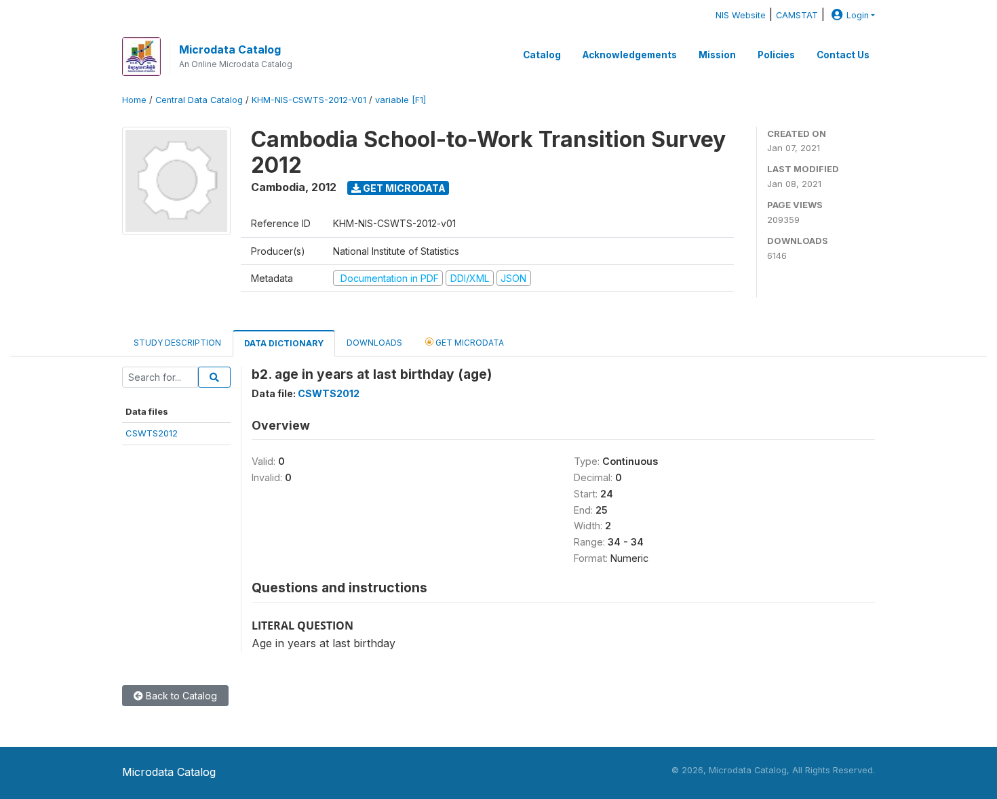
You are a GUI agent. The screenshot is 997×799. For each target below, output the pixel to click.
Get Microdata (403, 188)
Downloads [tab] (374, 342)
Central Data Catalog (199, 100)
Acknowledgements (630, 54)
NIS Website (741, 15)
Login (857, 15)
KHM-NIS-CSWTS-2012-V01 (309, 100)
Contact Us (843, 54)
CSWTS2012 (151, 433)
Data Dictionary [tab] (284, 343)
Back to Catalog (180, 695)
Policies (776, 54)
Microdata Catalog (230, 49)
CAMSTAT (797, 15)
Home (134, 100)
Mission (717, 54)
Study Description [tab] (177, 342)
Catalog (542, 54)
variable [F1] (400, 100)
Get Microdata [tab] (468, 342)
